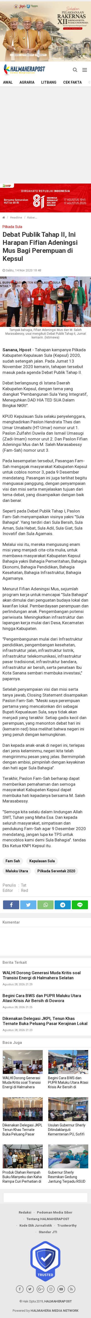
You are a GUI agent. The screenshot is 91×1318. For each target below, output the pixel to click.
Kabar (31, 217)
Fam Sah (13, 861)
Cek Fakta (72, 82)
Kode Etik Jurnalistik (35, 1225)
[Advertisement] (45, 134)
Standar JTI (48, 1232)
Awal (8, 82)
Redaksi (25, 1212)
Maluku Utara (17, 871)
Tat (23, 885)
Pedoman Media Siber (55, 1212)
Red (24, 890)
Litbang (48, 82)
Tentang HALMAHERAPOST (48, 1219)
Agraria (26, 82)
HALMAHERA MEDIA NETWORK (54, 1310)
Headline (16, 217)
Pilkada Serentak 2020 (56, 871)
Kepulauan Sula (42, 861)
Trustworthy (67, 1225)
